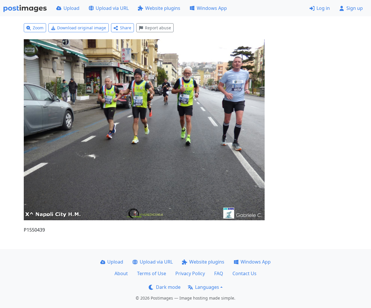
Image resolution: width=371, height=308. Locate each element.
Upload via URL (112, 8)
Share (125, 28)
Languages (207, 287)
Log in (323, 8)
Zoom (38, 28)
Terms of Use (151, 273)
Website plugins (162, 8)
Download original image (81, 28)
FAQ (218, 273)
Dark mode (168, 287)
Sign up (354, 8)
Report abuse (158, 28)
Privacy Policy (190, 273)
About (121, 273)
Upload (71, 8)
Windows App (212, 8)
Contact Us (244, 273)
